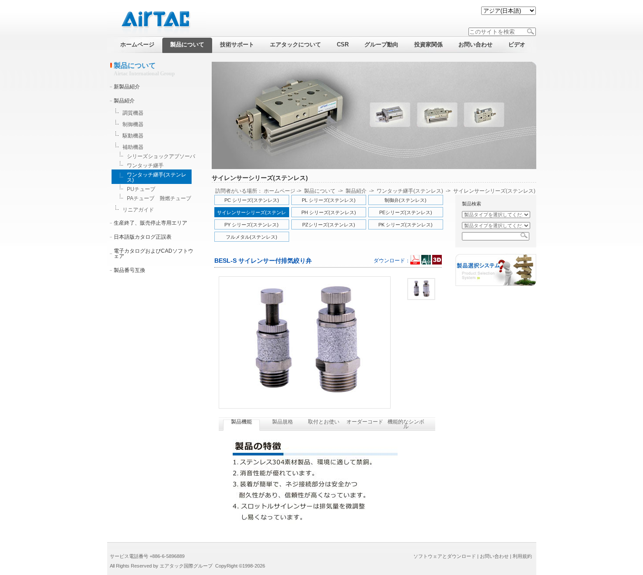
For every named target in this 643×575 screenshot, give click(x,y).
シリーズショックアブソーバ (161, 156)
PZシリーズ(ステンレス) (328, 224)
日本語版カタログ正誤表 (142, 237)
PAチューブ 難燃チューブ (159, 198)
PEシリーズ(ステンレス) (405, 212)
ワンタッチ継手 (145, 165)
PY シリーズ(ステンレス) (251, 224)
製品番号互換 (129, 270)
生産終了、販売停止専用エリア (150, 223)
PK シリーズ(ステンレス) (405, 224)
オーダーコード (364, 422)
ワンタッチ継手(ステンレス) (156, 177)
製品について (319, 191)
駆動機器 (132, 136)
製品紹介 (124, 101)
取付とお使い (323, 422)
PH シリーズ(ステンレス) (328, 212)
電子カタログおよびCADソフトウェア (153, 253)
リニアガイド (138, 210)
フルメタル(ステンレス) (251, 237)
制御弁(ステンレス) (405, 200)
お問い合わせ (494, 556)
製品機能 (241, 422)
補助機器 (132, 147)
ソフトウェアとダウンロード (444, 556)
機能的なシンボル (406, 424)
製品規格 (282, 422)
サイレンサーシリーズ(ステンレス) (494, 191)
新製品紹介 (127, 87)
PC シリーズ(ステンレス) (251, 200)
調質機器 (132, 113)
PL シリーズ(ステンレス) (329, 200)
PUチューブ (141, 189)
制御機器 (132, 124)
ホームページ (279, 191)
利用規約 (522, 556)
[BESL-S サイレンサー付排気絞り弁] (421, 289)
